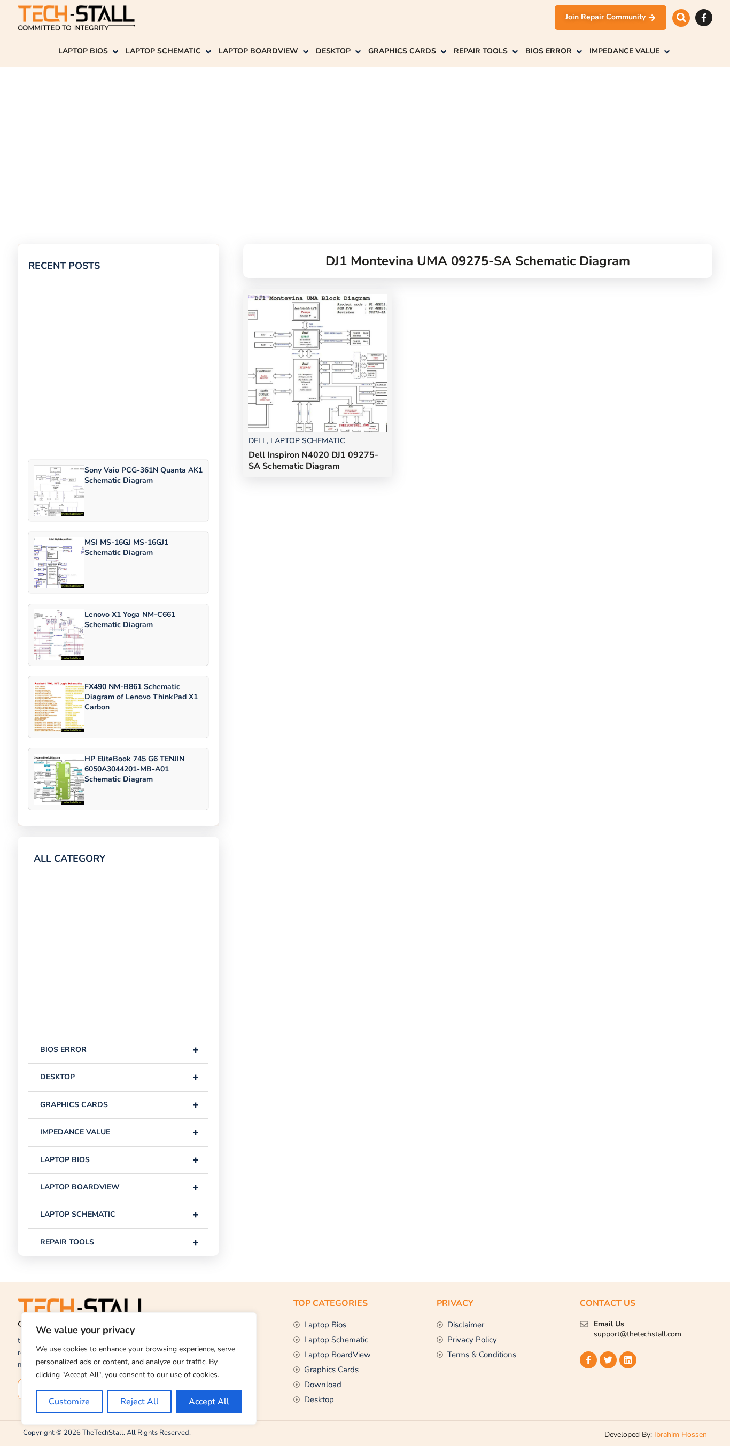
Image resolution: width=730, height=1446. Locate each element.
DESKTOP (119, 1077)
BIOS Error (119, 1049)
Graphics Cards (119, 1104)
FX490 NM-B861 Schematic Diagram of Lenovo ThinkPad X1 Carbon (141, 697)
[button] (681, 18)
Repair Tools (119, 1242)
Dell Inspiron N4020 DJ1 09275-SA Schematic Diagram (313, 460)
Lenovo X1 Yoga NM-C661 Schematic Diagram (129, 619)
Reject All (139, 1402)
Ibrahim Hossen (680, 1434)
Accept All (209, 1402)
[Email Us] (584, 1324)
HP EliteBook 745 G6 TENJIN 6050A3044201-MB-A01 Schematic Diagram (134, 769)
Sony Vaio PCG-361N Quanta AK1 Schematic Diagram (143, 475)
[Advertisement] (338, 142)
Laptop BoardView (119, 1187)
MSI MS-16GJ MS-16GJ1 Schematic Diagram (126, 547)
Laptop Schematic (119, 1214)
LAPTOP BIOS (119, 1160)
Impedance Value (119, 1132)
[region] (139, 1368)
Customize (69, 1402)
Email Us (609, 1324)
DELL (257, 441)
